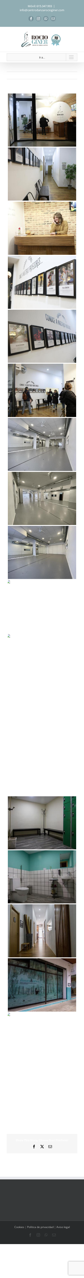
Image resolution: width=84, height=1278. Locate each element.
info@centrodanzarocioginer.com (42, 10)
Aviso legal (63, 1227)
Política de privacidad (40, 1227)
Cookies (19, 1227)
